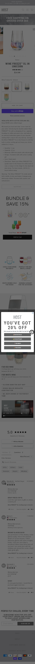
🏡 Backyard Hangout (17, 339)
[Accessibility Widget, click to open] (32, 332)
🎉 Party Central (17, 347)
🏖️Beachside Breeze (17, 334)
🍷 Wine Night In (17, 343)
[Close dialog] (32, 313)
